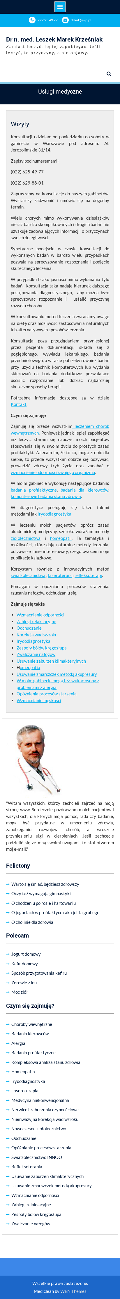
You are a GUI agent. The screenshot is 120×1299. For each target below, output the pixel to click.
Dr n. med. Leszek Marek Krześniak (54, 39)
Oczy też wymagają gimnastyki (41, 893)
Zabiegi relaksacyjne (36, 621)
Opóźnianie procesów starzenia (41, 1147)
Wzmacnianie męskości (39, 700)
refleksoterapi (88, 575)
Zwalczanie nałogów (36, 654)
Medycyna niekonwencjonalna (40, 1100)
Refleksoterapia (26, 1166)
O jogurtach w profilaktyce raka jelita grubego (55, 912)
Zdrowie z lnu (24, 982)
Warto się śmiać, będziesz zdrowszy (45, 884)
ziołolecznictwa (25, 538)
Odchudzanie (29, 627)
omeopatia (30, 667)
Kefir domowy (24, 963)
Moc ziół (19, 992)
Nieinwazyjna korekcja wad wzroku (44, 1119)
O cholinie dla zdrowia (32, 922)
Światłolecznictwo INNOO (36, 1157)
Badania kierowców (30, 1033)
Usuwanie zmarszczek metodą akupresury (57, 674)
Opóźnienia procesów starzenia (47, 693)
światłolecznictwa (28, 575)
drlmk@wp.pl (81, 20)
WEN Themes (73, 1291)
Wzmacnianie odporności (40, 614)
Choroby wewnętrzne (31, 1024)
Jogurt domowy (26, 954)
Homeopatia (23, 1071)
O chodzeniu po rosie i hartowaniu (43, 903)
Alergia (18, 1043)
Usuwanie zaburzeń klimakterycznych (47, 1176)
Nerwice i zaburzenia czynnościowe (45, 1109)
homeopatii (61, 538)
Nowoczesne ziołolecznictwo (38, 1128)
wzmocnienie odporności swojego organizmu (53, 472)
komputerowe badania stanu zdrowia (46, 496)
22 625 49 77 (48, 20)
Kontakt (19, 404)
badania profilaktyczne (34, 489)
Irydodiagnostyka (54, 513)
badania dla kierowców (83, 489)
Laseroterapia (24, 1090)
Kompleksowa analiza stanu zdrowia (45, 1062)
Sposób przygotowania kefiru (39, 973)
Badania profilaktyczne (33, 1052)
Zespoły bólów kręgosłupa (42, 647)
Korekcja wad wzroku (37, 634)
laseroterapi (60, 575)
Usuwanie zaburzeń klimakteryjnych (51, 661)
